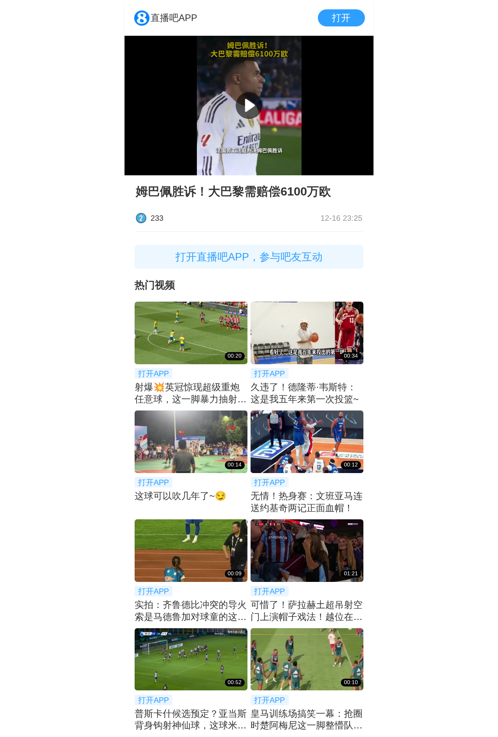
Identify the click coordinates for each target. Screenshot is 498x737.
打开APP (153, 373)
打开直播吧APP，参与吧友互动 (249, 257)
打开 (341, 17)
